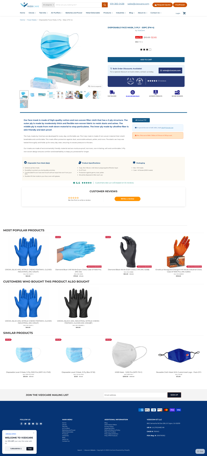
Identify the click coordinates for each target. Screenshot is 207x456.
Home (22, 13)
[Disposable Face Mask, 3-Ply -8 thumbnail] (97, 95)
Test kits (42, 13)
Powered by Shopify (123, 450)
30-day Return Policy (133, 96)
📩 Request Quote (163, 5)
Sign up (174, 395)
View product (28, 254)
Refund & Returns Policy (112, 430)
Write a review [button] (127, 199)
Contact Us (155, 13)
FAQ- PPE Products (110, 435)
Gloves (32, 13)
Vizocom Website (90, 450)
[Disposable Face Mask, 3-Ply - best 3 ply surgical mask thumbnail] (51, 95)
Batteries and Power (74, 13)
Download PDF (142, 120)
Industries (120, 13)
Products (107, 13)
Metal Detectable (93, 13)
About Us (142, 13)
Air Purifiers (56, 13)
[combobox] (78, 4)
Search (80, 450)
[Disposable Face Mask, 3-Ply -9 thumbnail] (24, 104)
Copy (30, 448)
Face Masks (32, 20)
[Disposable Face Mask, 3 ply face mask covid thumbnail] (24, 95)
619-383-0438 (117, 3)
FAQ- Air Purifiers (110, 432)
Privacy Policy (109, 426)
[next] (201, 256)
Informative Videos (110, 424)
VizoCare (141, 30)
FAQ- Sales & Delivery (111, 434)
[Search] (105, 4)
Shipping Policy (109, 428)
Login (178, 13)
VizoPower (180, 5)
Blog (131, 13)
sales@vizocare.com (138, 3)
